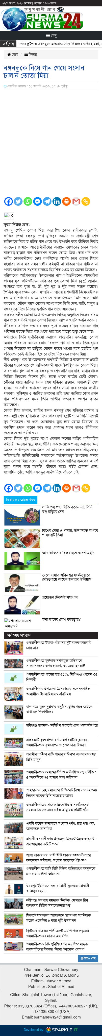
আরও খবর (89, 958)
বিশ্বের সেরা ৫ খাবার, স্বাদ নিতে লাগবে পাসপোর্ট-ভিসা (70, 533)
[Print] (66, 201)
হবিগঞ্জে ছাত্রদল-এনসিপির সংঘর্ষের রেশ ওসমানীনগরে (62, 725)
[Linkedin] (56, 201)
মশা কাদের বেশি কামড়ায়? (61, 619)
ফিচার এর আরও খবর (20, 499)
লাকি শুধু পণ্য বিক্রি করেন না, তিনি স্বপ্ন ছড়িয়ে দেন (67, 509)
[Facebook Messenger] (37, 201)
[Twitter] (18, 201)
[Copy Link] (85, 201)
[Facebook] (8, 201)
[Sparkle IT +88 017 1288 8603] (61, 1030)
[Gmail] (76, 201)
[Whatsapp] (28, 201)
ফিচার (32, 54)
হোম (14, 54)
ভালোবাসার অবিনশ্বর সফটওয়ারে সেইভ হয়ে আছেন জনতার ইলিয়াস (66, 577)
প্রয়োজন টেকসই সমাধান (60, 597)
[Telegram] (47, 201)
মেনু (53, 35)
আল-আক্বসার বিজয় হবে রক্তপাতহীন (68, 552)
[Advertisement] (51, 143)
